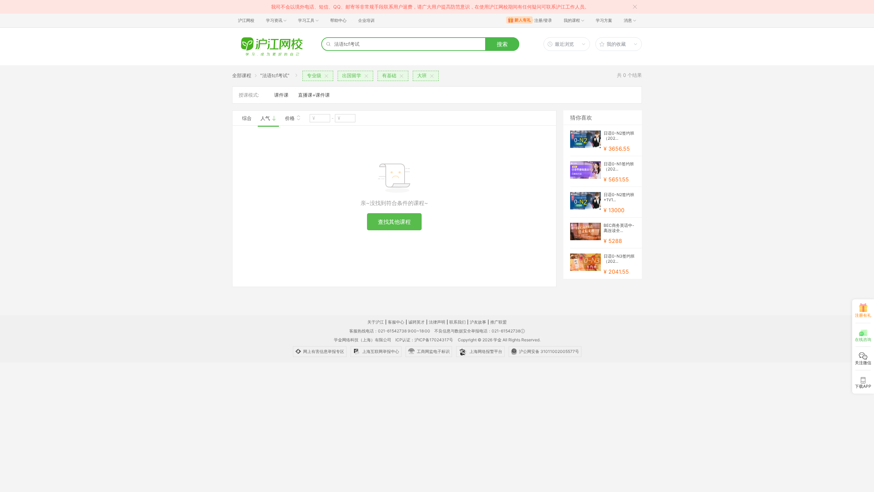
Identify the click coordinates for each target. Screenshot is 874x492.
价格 (290, 118)
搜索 (502, 44)
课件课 (281, 95)
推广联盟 (498, 322)
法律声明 (437, 322)
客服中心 (396, 322)
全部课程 (241, 75)
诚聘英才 (416, 322)
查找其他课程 (394, 221)
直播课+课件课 (314, 95)
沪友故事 (478, 322)
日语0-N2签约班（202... (619, 136)
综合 (247, 118)
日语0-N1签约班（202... (619, 166)
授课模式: (249, 95)
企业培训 (366, 20)
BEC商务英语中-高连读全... (619, 228)
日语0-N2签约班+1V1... (619, 197)
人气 (265, 118)
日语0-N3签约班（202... (619, 259)
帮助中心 (338, 20)
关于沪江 (375, 322)
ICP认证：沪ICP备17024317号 (424, 339)
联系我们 (457, 322)
